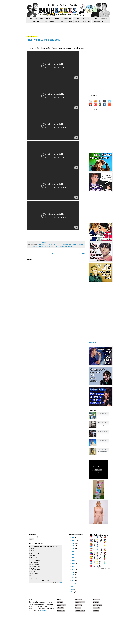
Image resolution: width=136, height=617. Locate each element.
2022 (73, 569)
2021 (73, 566)
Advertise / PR (86, 21)
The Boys (48, 18)
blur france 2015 (43, 244)
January (73, 583)
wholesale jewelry (94, 342)
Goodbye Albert (35, 566)
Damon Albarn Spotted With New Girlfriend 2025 (102, 433)
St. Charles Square (36, 553)
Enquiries (96, 602)
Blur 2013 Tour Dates (48, 21)
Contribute (96, 611)
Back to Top (96, 599)
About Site (78, 599)
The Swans (34, 578)
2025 (73, 578)
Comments (44, 242)
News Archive (39, 18)
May (72, 589)
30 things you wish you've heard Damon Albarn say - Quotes (102, 424)
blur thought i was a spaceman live (58, 246)
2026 (73, 581)
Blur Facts (69, 21)
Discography (67, 18)
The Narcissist (35, 564)
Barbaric (33, 555)
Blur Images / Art (80, 602)
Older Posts (81, 253)
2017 (73, 554)
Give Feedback (97, 605)
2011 (73, 537)
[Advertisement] (62, 30)
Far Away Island (35, 569)
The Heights (34, 573)
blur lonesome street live (67, 244)
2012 (73, 540)
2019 (73, 560)
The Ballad (34, 551)
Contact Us (104, 18)
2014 (73, 546)
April (73, 586)
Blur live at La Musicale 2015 (43, 40)
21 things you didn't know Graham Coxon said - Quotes (102, 451)
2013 (73, 543)
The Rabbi (34, 576)
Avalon (33, 571)
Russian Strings (35, 558)
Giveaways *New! (98, 21)
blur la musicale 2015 (54, 244)
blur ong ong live (43, 246)
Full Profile (43, 610)
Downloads (95, 18)
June (72, 592)
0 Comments (32, 242)
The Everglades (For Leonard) (35, 561)
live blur (70, 246)
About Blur (57, 18)
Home (30, 18)
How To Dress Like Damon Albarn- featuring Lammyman (103, 442)
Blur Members (61, 605)
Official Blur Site (80, 611)
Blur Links (86, 18)
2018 (73, 557)
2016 (73, 552)
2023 (73, 572)
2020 (73, 563)
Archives (60, 602)
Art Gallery (77, 18)
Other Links (78, 605)
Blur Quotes (60, 21)
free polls (60, 582)
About (77, 21)
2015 (73, 549)
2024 (73, 575)
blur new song (34, 246)
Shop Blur (36, 21)
